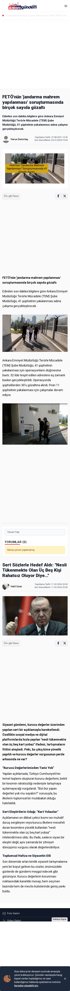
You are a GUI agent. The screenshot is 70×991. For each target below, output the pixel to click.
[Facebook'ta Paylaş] (58, 196)
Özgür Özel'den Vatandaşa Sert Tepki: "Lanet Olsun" (34, 15)
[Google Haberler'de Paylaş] (11, 196)
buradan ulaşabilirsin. (26, 985)
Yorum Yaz (13, 532)
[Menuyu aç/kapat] (66, 6)
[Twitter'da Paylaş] (65, 196)
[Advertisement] (35, 53)
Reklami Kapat (59, 919)
